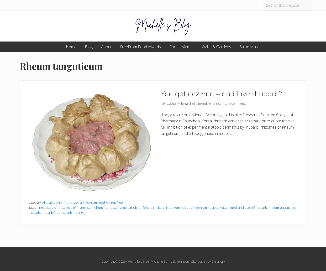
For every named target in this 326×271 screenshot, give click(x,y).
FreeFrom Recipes (179, 207)
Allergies (48, 202)
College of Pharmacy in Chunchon (85, 207)
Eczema (76, 202)
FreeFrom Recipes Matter (211, 207)
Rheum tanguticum (281, 207)
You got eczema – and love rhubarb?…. (224, 93)
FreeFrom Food (94, 202)
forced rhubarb (154, 207)
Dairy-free (62, 202)
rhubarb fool (50, 212)
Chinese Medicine (47, 207)
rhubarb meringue (73, 212)
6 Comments (237, 103)
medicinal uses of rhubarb (248, 207)
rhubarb (34, 212)
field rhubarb (132, 207)
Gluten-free (114, 202)
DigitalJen (217, 261)
